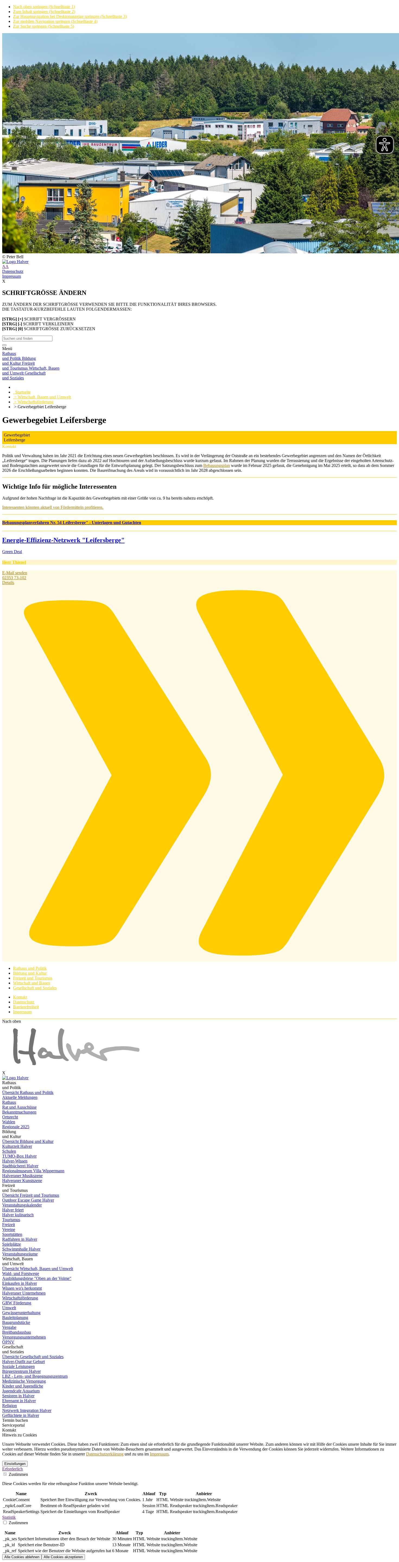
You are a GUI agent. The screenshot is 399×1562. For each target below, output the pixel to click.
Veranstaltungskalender (22, 1205)
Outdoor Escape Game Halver (28, 1200)
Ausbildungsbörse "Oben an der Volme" (36, 1278)
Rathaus (9, 1102)
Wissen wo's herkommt (22, 1288)
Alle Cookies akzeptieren (63, 1557)
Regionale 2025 (15, 1126)
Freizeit (8, 1224)
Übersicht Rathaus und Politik (27, 1092)
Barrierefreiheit (26, 1007)
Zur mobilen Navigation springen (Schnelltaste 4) (55, 21)
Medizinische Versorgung (24, 1381)
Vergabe (9, 1327)
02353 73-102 (14, 577)
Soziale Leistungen (18, 1366)
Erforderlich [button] (12, 1469)
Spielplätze (11, 1244)
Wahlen (8, 1122)
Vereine (8, 1229)
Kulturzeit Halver (17, 1146)
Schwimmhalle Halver (21, 1249)
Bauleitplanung (15, 1317)
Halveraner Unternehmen (24, 1293)
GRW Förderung (16, 1303)
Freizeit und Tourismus (32, 978)
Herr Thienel (14, 562)
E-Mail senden (14, 572)
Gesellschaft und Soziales (35, 988)
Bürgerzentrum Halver (21, 1371)
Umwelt (9, 1307)
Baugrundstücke (16, 1322)
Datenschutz (12, 271)
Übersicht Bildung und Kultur (27, 1141)
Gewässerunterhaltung (21, 1312)
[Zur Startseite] (199, 261)
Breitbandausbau (16, 1332)
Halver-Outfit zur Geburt (23, 1361)
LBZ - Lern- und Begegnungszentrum (35, 1376)
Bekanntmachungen (19, 1112)
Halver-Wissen (14, 1161)
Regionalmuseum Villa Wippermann (33, 1170)
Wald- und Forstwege (20, 1273)
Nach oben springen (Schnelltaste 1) (44, 6)
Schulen (9, 1151)
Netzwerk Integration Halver (26, 1410)
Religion (9, 1405)
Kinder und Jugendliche (22, 1386)
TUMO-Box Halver (19, 1156)
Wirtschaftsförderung (20, 1298)
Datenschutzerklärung (104, 1454)
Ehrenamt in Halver (19, 1400)
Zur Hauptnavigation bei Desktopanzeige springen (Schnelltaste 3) (70, 16)
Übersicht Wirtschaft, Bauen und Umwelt (37, 1268)
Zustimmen (18, 1474)
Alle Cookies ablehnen (21, 1557)
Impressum (11, 276)
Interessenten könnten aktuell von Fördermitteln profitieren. (52, 507)
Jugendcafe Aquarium (21, 1391)
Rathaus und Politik (30, 968)
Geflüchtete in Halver (20, 1415)
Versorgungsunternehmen (24, 1337)
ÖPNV (8, 1342)
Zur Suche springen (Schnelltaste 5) (43, 26)
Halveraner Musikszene (22, 1175)
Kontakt (20, 997)
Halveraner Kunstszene (22, 1180)
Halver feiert (13, 1210)
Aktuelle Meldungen (19, 1097)
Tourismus (11, 1219)
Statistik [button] (9, 1517)
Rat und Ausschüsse (19, 1107)
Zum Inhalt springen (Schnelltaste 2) (44, 11)
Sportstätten (12, 1234)
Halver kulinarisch (18, 1214)
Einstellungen (15, 1464)
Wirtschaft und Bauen (31, 983)
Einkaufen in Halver (19, 1283)
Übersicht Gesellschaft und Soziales (33, 1356)
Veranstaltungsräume (20, 1254)
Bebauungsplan (216, 465)
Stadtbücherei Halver (20, 1166)
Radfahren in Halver (19, 1239)
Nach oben (11, 1021)
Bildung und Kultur (30, 973)
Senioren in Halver (18, 1395)
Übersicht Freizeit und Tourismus (30, 1195)
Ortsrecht (10, 1117)
